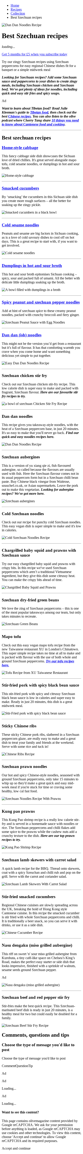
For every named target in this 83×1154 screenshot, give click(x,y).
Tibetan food (39, 112)
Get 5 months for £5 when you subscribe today (34, 54)
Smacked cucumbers (20, 188)
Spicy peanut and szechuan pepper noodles (41, 302)
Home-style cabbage (20, 147)
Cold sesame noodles (20, 225)
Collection (18, 13)
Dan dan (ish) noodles (21, 335)
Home (15, 5)
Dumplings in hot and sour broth (32, 265)
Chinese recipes (19, 116)
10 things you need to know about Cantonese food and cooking (40, 122)
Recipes (16, 9)
